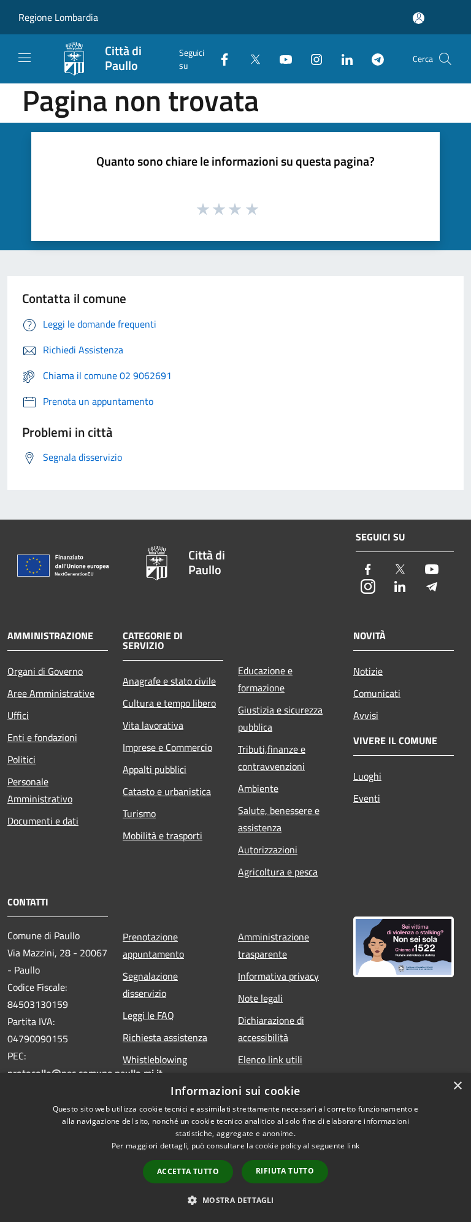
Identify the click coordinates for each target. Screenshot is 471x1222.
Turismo (139, 813)
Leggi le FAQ (148, 1015)
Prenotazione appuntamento (153, 945)
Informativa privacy (278, 976)
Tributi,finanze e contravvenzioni (271, 758)
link (353, 1145)
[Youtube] (281, 58)
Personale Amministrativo (39, 790)
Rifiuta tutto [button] (285, 1171)
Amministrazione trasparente (273, 945)
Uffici (18, 715)
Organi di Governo (45, 671)
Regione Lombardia (58, 17)
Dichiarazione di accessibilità (271, 1029)
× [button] (457, 1086)
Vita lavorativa (153, 725)
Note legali (260, 998)
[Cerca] (445, 59)
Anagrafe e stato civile (169, 681)
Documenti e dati (42, 820)
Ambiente (258, 788)
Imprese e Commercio (167, 747)
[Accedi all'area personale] (418, 18)
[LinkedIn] (342, 58)
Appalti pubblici (154, 769)
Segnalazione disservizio (150, 985)
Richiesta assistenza (165, 1037)
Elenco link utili (270, 1059)
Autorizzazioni (267, 849)
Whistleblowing (155, 1059)
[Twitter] (250, 58)
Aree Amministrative (50, 693)
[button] (235, 1200)
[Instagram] (311, 58)
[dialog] (235, 1147)
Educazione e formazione (265, 679)
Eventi (366, 798)
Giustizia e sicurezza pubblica (280, 718)
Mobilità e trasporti (162, 835)
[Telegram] (373, 58)
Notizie (368, 671)
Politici (21, 759)
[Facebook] (219, 58)
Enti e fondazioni (42, 737)
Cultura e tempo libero (169, 703)
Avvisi (365, 715)
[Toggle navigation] (24, 57)
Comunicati (376, 693)
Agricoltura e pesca (278, 871)
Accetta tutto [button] (188, 1171)
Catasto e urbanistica (167, 791)
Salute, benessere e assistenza (279, 819)
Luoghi (367, 776)
